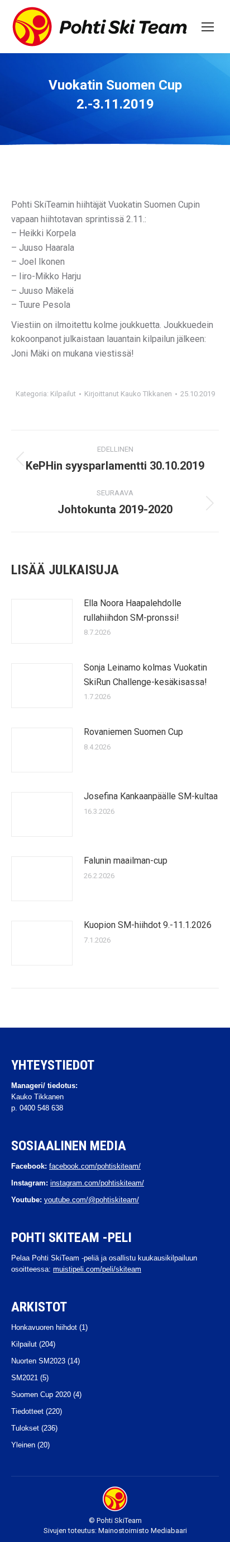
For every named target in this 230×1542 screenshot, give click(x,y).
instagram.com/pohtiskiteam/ (97, 1183)
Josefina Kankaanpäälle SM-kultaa (151, 796)
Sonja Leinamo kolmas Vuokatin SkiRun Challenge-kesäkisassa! (145, 674)
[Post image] (42, 621)
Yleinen (23, 1445)
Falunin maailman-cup (125, 860)
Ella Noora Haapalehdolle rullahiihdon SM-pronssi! (132, 610)
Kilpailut (63, 394)
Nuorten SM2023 (38, 1361)
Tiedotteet (27, 1411)
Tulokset (25, 1428)
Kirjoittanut (128, 394)
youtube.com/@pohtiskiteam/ (91, 1200)
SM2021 (24, 1378)
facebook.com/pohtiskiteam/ (95, 1166)
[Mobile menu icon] (208, 27)
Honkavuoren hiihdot (44, 1327)
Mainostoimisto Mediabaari (142, 1530)
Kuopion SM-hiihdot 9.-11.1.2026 (148, 925)
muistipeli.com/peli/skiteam (97, 1269)
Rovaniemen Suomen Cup (133, 732)
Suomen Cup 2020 (41, 1394)
